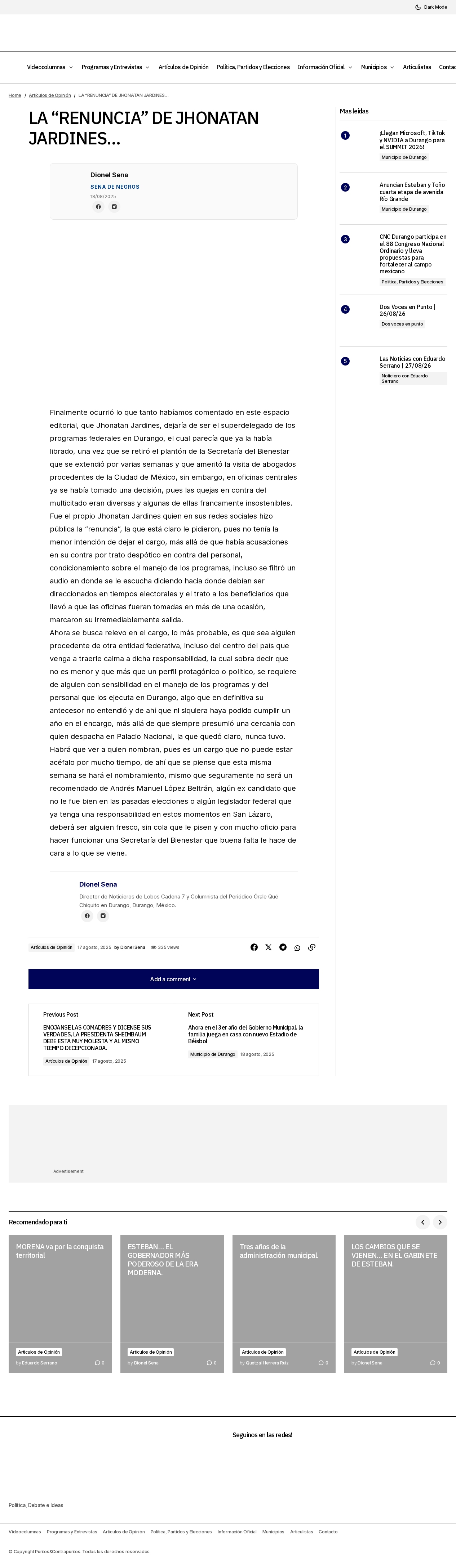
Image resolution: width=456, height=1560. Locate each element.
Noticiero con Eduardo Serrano (405, 378)
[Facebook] (98, 207)
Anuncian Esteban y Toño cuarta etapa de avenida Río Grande (412, 191)
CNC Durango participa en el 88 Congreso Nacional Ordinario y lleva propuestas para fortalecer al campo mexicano (413, 254)
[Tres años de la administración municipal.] (284, 1304)
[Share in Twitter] (268, 947)
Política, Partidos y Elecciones (412, 281)
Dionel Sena (98, 884)
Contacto (328, 1531)
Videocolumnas (25, 1531)
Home (15, 95)
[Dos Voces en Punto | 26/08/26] (357, 321)
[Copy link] (312, 947)
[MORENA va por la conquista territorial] (60, 1304)
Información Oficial (237, 1531)
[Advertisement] (228, 1140)
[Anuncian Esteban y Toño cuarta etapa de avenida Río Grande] (357, 198)
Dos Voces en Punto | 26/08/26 (408, 310)
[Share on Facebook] (254, 947)
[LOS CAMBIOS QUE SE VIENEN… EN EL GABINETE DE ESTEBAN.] (395, 1304)
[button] (431, 7)
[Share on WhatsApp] (297, 947)
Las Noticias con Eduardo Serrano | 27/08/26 (412, 362)
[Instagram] (114, 207)
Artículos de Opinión (50, 95)
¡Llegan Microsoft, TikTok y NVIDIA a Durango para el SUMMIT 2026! (412, 140)
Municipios (273, 1531)
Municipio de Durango (212, 1054)
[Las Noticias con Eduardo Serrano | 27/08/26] (357, 372)
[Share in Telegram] (283, 947)
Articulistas (301, 1531)
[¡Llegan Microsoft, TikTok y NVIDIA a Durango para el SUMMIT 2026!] (357, 147)
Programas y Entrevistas (72, 1531)
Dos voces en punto (402, 324)
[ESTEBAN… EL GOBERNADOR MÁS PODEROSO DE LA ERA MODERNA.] (171, 1304)
